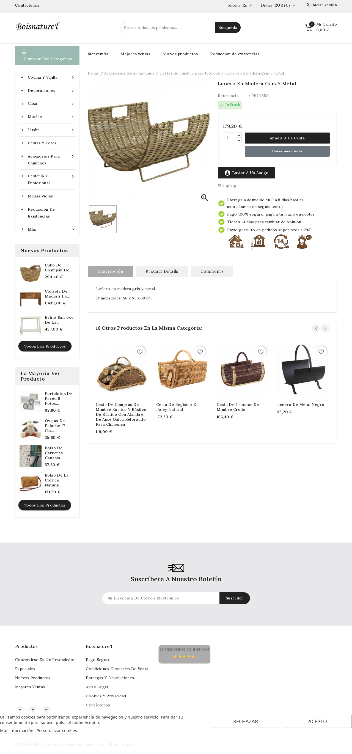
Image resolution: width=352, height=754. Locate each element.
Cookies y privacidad (106, 696)
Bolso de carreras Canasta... (54, 452)
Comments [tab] (212, 271)
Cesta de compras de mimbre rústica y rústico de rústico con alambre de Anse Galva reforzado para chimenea (121, 414)
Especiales (25, 668)
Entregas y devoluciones (110, 677)
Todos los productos (45, 346)
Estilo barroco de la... (59, 320)
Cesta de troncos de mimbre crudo (238, 407)
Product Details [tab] (161, 271)
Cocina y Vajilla (51, 77)
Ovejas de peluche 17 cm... (55, 425)
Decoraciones (51, 90)
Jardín (51, 130)
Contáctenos (27, 5)
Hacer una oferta (287, 151)
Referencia (228, 95)
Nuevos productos (180, 53)
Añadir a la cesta (287, 138)
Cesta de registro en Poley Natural (177, 407)
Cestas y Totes (42, 143)
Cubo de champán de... (58, 268)
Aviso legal (97, 686)
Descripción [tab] (110, 271)
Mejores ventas (135, 53)
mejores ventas (30, 686)
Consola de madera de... (57, 294)
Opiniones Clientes (184, 649)
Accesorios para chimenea (51, 160)
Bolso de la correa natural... (56, 480)
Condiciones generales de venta (117, 668)
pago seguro (98, 659)
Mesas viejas (40, 196)
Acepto (317, 721)
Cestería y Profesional (51, 179)
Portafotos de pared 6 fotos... (58, 398)
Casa (51, 103)
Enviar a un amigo (246, 173)
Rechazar (245, 721)
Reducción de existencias (41, 213)
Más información (17, 730)
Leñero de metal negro (300, 404)
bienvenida (98, 53)
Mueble (51, 116)
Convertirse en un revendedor (45, 659)
